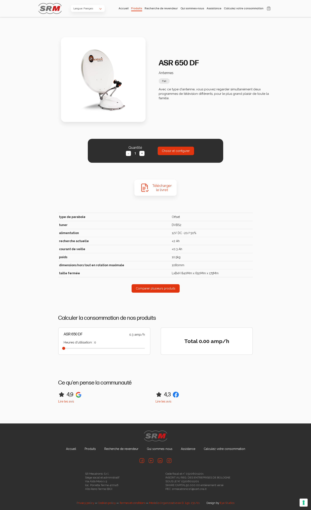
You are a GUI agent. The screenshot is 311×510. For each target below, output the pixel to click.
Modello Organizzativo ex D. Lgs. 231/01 (174, 502)
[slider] (63, 348)
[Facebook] (142, 460)
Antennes (166, 73)
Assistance (214, 8)
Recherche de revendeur (161, 8)
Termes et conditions (132, 502)
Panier (268, 8)
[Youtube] (151, 460)
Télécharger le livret (162, 187)
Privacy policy (85, 502)
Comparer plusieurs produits (155, 288)
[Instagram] (169, 460)
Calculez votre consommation (244, 8)
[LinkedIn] (160, 460)
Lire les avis (66, 401)
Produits (136, 8)
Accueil (124, 8)
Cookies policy (107, 502)
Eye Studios (227, 502)
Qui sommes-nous (192, 8)
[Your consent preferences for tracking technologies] (304, 503)
